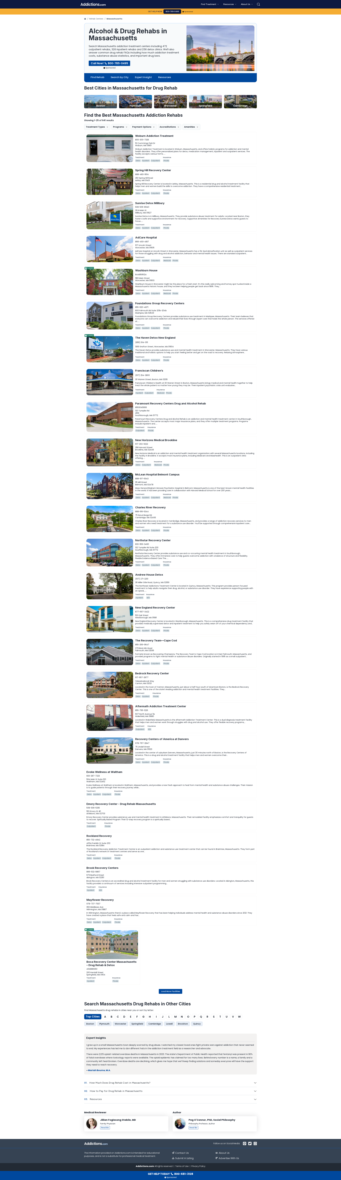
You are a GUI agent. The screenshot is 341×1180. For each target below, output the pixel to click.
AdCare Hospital (146, 237)
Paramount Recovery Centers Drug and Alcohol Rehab (170, 403)
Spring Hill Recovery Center (153, 170)
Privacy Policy (198, 1166)
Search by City (120, 77)
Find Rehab (97, 77)
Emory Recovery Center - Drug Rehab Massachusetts (121, 804)
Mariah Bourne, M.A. (99, 1070)
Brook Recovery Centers (102, 867)
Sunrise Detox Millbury (150, 203)
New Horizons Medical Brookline (156, 440)
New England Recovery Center (155, 607)
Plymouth (104, 1023)
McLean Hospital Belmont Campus (157, 474)
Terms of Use (182, 1166)
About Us (224, 1153)
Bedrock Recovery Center (152, 673)
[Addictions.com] (85, 18)
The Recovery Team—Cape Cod (156, 640)
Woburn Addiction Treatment (154, 135)
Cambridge (154, 1023)
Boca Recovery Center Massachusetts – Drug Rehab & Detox (111, 963)
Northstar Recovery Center (153, 540)
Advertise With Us (229, 1158)
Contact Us (182, 1153)
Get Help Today (170, 1174)
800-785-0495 (172, 11)
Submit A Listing (184, 1158)
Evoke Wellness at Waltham (104, 772)
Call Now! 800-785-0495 (109, 63)
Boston (90, 1023)
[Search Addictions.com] (258, 4)
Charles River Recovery (150, 507)
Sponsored (188, 12)
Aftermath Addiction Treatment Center (160, 706)
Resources (164, 77)
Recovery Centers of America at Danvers (162, 739)
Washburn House (146, 270)
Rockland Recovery (99, 836)
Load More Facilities (170, 991)
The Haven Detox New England (155, 337)
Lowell (169, 1023)
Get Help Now (155, 11)
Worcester (120, 1023)
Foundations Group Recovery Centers (159, 303)
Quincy (197, 1023)
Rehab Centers (96, 18)
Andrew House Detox (149, 574)
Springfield (137, 1023)
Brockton (183, 1023)
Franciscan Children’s (149, 370)
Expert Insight (143, 77)
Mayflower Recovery (100, 899)
